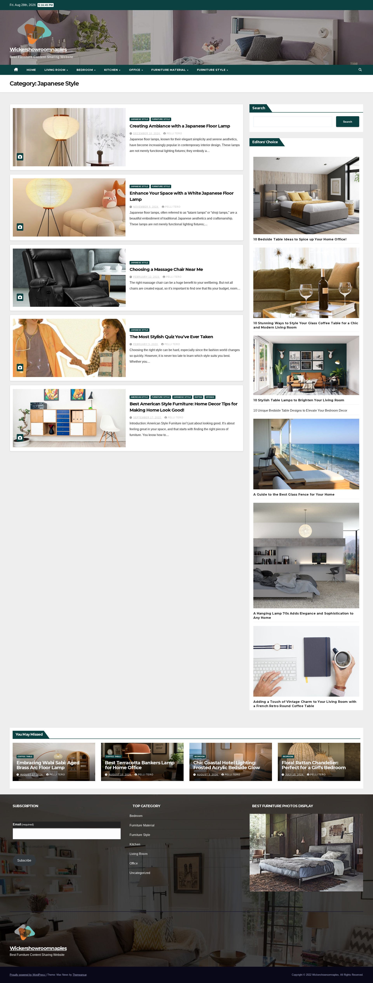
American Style (139, 397)
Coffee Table (25, 756)
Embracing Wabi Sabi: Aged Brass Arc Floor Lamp (48, 765)
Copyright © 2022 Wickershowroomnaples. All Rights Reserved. (327, 974)
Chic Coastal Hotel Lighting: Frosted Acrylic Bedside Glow (226, 765)
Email (23, 824)
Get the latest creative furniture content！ (41, 846)
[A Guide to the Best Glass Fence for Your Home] (306, 455)
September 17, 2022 (147, 417)
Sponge (210, 397)
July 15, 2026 (294, 774)
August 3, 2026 (208, 774)
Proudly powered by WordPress (28, 974)
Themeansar (79, 974)
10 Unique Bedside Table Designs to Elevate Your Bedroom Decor (300, 410)
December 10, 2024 (147, 133)
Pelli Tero (174, 133)
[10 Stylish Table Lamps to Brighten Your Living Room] (306, 367)
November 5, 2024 (146, 206)
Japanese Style (139, 119)
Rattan (198, 397)
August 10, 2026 (120, 774)
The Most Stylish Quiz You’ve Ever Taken (171, 336)
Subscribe (24, 860)
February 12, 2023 (146, 277)
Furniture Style (211, 70)
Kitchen (111, 70)
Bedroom (85, 70)
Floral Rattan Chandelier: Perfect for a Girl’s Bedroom (313, 765)
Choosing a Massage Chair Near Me (166, 269)
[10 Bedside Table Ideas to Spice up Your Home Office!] (306, 197)
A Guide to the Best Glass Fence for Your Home (294, 494)
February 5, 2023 (146, 344)
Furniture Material (169, 70)
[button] (360, 69)
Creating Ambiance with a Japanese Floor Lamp (180, 126)
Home (31, 70)
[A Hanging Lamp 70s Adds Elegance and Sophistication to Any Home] (306, 557)
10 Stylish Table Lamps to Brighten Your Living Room (298, 400)
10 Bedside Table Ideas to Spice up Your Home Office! (299, 239)
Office (135, 70)
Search (258, 108)
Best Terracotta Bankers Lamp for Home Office (139, 765)
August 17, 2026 (32, 774)
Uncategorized (140, 873)
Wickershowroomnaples (38, 49)
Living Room (55, 70)
